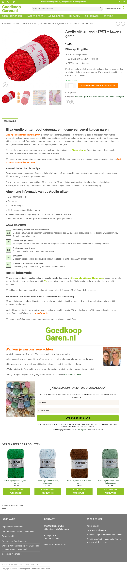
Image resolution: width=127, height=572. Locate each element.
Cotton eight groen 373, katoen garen (16, 482)
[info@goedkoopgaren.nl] (3, 2)
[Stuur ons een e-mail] (124, 2)
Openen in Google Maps (55, 544)
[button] (115, 8)
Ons (54, 526)
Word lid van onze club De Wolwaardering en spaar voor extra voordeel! (20, 547)
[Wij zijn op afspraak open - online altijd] (8, 2)
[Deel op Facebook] (68, 102)
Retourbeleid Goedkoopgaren (15, 541)
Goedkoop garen (12, 16)
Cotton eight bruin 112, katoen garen (79, 482)
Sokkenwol (92, 16)
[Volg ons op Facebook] (119, 2)
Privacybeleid (8, 536)
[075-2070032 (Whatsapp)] (14, 2)
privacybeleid (82, 430)
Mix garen (74, 16)
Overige (108, 16)
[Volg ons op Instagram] (121, 2)
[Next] (57, 58)
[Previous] (6, 58)
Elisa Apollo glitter (80, 23)
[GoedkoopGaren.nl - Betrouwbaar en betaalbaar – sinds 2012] (15, 8)
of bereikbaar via (56, 529)
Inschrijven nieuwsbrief (12, 554)
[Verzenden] (100, 9)
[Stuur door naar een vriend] (72, 102)
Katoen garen (35, 16)
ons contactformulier (73, 374)
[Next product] (118, 24)
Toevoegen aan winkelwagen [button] (16, 491)
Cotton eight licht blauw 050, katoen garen (48, 482)
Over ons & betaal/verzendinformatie (18, 531)
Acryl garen (56, 16)
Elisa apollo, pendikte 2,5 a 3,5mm (43, 23)
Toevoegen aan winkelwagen (98, 86)
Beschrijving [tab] (10, 121)
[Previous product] (123, 24)
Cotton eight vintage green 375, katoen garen (110, 482)
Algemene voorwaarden (12, 527)
